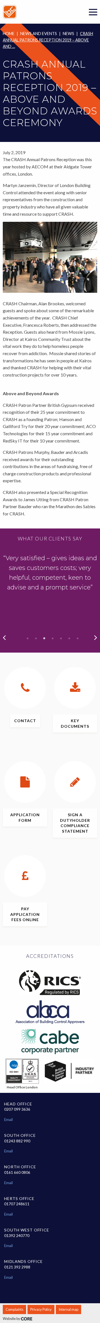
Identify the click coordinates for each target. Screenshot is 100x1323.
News (68, 33)
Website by (12, 1318)
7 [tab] (78, 638)
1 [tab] (28, 638)
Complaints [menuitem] (14, 1309)
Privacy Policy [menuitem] (41, 1309)
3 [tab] (44, 638)
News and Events (38, 33)
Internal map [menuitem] (68, 1309)
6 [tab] (69, 638)
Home (8, 33)
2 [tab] (36, 638)
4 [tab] (53, 638)
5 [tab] (61, 638)
